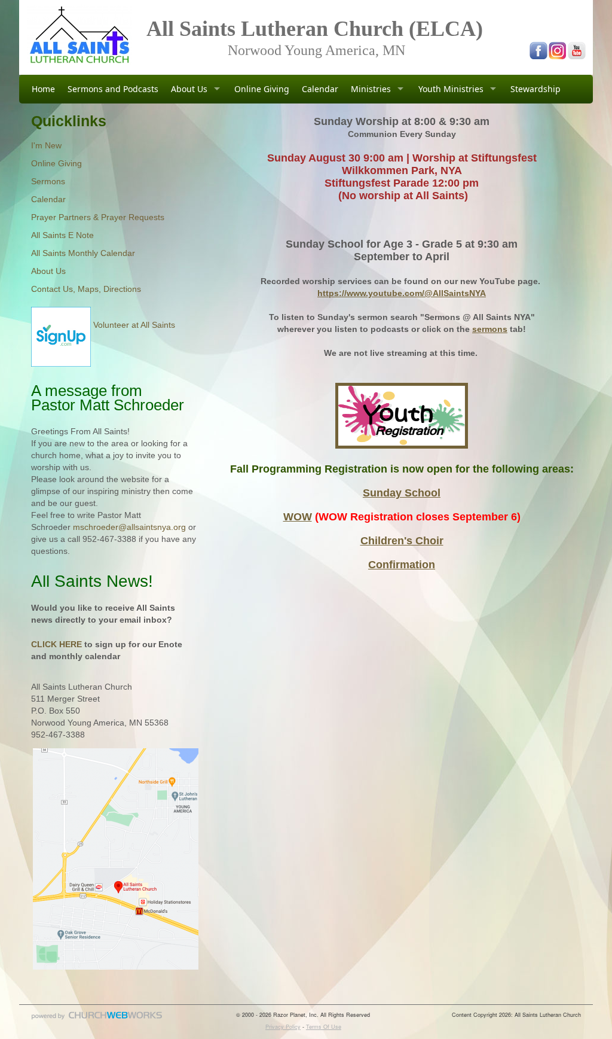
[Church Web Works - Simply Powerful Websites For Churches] (97, 1019)
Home (43, 89)
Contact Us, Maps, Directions (86, 289)
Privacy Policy (283, 1027)
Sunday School (401, 493)
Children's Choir (401, 541)
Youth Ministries (451, 89)
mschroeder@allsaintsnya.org (129, 527)
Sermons (48, 181)
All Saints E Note (62, 235)
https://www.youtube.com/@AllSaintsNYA (401, 293)
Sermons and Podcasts (113, 89)
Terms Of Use (323, 1027)
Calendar (320, 89)
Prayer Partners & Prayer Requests (97, 217)
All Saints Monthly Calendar (83, 253)
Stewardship (535, 89)
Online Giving (261, 89)
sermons (489, 329)
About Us (189, 89)
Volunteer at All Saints (133, 325)
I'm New (46, 145)
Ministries (371, 89)
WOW (297, 517)
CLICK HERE (56, 644)
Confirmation (401, 565)
